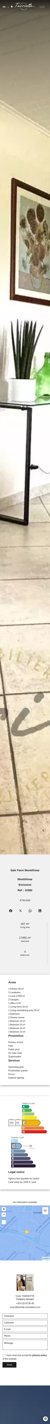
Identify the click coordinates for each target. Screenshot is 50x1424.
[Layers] (45, 1210)
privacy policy (39, 1355)
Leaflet (46, 1258)
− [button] (4, 1214)
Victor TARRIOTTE (25, 1296)
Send (9, 1365)
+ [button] (4, 1209)
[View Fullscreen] (4, 1222)
